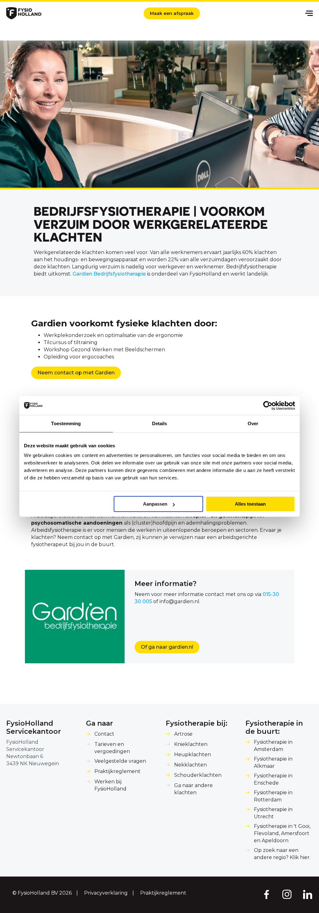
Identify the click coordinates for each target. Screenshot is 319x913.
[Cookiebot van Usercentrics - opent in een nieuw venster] (267, 405)
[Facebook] (266, 894)
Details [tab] (159, 423)
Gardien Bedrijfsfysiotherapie (109, 274)
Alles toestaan (250, 504)
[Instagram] (287, 894)
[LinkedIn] (308, 894)
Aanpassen (155, 504)
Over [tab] (253, 423)
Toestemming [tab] (66, 423)
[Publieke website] (23, 13)
